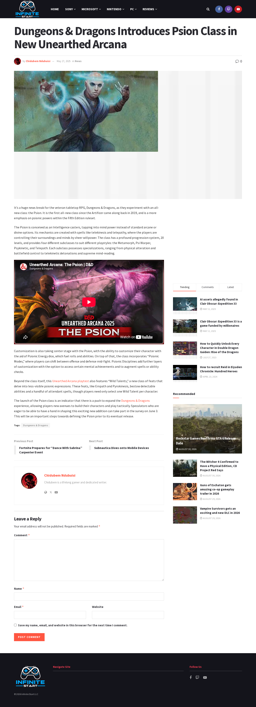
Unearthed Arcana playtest (70, 381)
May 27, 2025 (63, 61)
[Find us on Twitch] (228, 9)
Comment (22, 535)
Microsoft (90, 9)
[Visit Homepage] (27, 9)
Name (19, 589)
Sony (69, 9)
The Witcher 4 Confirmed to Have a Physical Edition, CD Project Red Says (219, 466)
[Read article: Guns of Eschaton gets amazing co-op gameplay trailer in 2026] (185, 491)
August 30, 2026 (187, 449)
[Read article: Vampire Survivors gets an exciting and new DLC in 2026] (185, 515)
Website (97, 607)
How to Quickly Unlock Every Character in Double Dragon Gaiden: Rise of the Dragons (219, 348)
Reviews (148, 9)
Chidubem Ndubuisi (38, 61)
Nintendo (114, 9)
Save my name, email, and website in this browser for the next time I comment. (72, 625)
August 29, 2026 (211, 498)
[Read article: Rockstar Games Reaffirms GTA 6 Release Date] (207, 429)
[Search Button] (208, 9)
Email (19, 607)
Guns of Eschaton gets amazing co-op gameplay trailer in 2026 (217, 489)
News (78, 61)
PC (132, 9)
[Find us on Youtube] (238, 9)
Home (55, 9)
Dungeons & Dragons (135, 401)
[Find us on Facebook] (219, 9)
